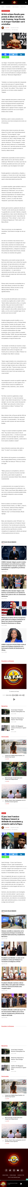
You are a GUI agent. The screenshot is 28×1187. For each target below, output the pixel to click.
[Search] (26, 2)
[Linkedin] (21, 54)
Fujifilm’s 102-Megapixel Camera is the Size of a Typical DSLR (18, 727)
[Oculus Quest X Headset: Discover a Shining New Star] (5, 712)
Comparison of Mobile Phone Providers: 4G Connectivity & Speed (14, 756)
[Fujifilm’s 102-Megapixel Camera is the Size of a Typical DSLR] (5, 728)
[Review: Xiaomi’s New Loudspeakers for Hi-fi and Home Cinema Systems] (14, 791)
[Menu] (2, 2)
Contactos (20, 1175)
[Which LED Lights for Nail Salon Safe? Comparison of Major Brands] (14, 769)
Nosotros (5, 1175)
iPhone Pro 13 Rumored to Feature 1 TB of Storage (17, 719)
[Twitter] (13, 54)
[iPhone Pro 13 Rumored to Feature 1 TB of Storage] (5, 720)
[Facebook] (5, 54)
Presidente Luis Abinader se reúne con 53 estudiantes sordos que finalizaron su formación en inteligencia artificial (12, 960)
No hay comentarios (7, 29)
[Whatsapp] (5, 57)
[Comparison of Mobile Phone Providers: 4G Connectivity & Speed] (14, 747)
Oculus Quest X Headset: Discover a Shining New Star (18, 711)
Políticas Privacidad (14, 1177)
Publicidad (13, 1175)
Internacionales (5, 10)
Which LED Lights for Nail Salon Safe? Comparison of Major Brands (13, 778)
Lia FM (7, 27)
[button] (14, 699)
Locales (3, 813)
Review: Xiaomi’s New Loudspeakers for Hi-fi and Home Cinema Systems (15, 801)
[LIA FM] (14, 2)
